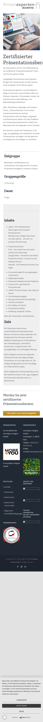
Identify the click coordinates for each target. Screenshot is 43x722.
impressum (8, 492)
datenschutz (9, 497)
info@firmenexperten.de (32, 452)
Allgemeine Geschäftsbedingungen (11, 512)
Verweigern (21, 700)
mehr (21, 711)
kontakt (7, 487)
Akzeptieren (21, 706)
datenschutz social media (9, 504)
